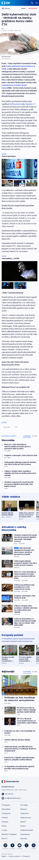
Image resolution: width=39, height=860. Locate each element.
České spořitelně (13, 66)
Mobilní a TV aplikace (9, 834)
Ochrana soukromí (14, 856)
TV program (6, 805)
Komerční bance (27, 66)
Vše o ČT (5, 838)
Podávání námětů (26, 830)
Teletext (5, 817)
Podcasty (5, 822)
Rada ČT (23, 822)
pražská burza (8, 85)
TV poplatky (6, 813)
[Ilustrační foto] (19, 44)
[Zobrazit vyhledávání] (32, 3)
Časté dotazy (25, 834)
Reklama (23, 809)
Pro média (24, 805)
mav (3, 28)
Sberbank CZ (30, 104)
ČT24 (16, 427)
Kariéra (23, 826)
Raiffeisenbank (15, 104)
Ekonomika (6, 427)
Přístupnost (26, 856)
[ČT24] (6, 3)
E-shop (4, 830)
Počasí (4, 826)
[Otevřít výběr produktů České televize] (36, 3)
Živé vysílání (6, 809)
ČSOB (4, 69)
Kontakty (23, 838)
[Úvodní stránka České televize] (10, 781)
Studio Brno (24, 813)
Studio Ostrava (25, 817)
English (4, 856)
